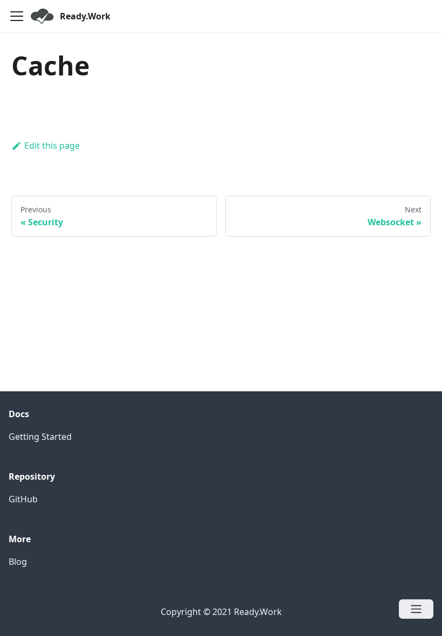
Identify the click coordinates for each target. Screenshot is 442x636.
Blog (18, 562)
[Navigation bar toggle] (17, 16)
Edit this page (52, 145)
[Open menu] (416, 609)
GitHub (23, 499)
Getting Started (40, 437)
